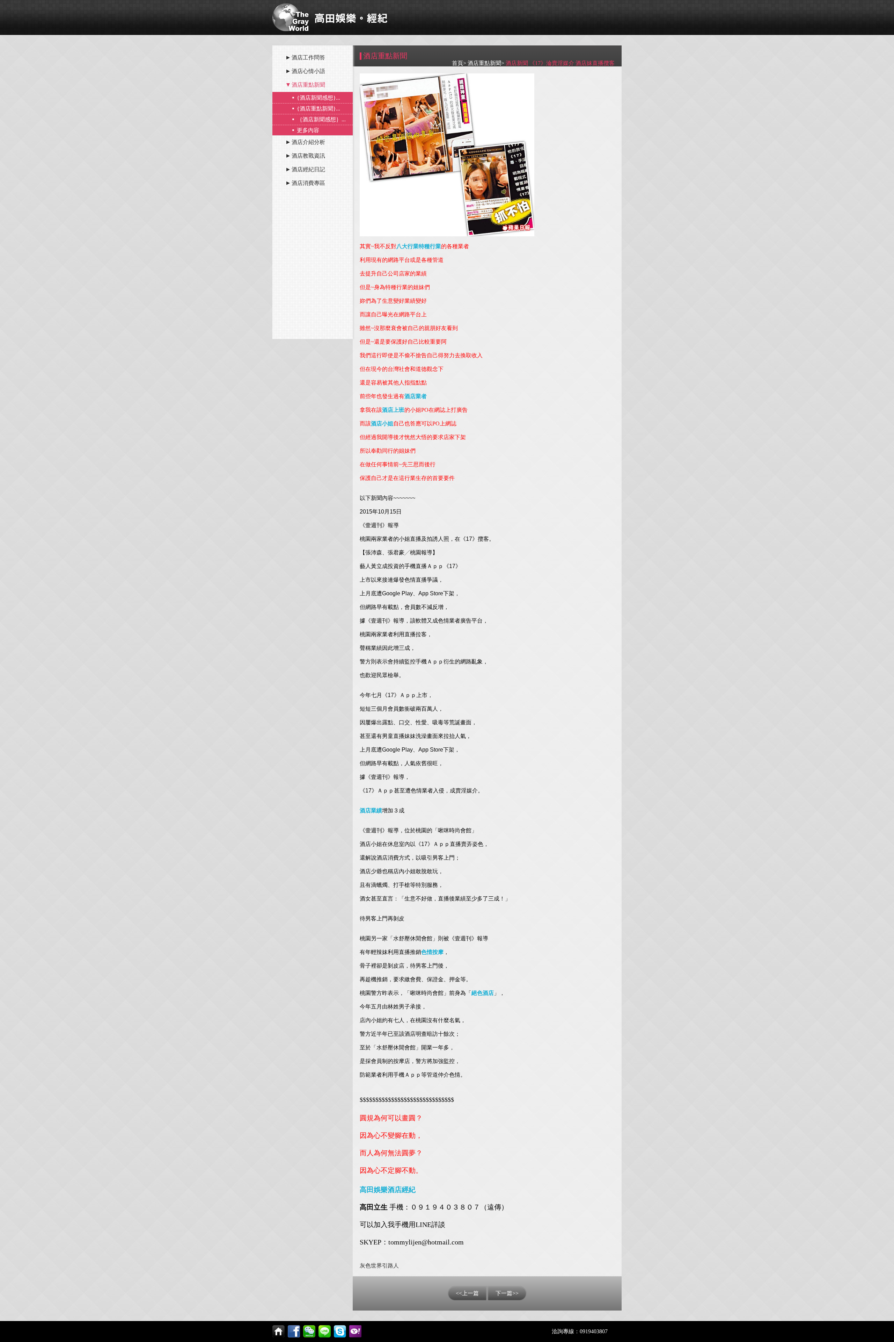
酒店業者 (415, 396)
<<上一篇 (467, 1293)
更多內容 (308, 130)
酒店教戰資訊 (308, 156)
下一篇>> (507, 1293)
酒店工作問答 (308, 57)
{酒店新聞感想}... (318, 98)
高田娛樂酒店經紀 (388, 1189)
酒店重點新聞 (308, 85)
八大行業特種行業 (418, 246)
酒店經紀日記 (308, 169)
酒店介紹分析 (308, 142)
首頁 (457, 63)
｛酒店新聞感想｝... (321, 119)
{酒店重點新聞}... (318, 109)
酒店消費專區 (308, 183)
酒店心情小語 (308, 71)
